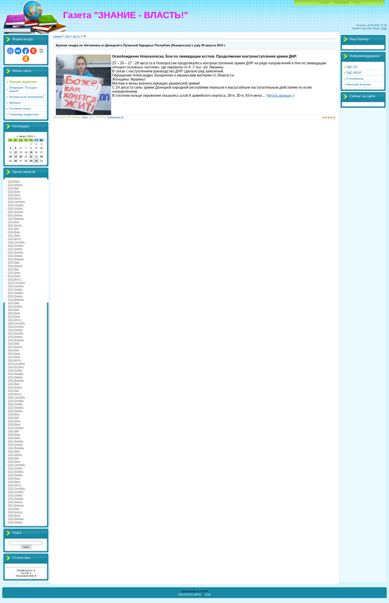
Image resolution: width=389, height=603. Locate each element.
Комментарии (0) (116, 117)
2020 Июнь (14, 434)
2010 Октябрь (16, 205)
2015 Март (14, 383)
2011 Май (13, 228)
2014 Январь (15, 336)
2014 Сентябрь (16, 363)
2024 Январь (15, 501)
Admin (85, 117)
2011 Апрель (15, 225)
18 (10, 156)
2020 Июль (14, 437)
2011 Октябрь (15, 245)
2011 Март (14, 221)
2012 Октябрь (16, 286)
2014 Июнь (14, 353)
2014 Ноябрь (15, 370)
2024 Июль (14, 515)
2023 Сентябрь (16, 488)
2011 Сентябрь (16, 242)
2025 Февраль (16, 518)
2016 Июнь (14, 420)
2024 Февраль (16, 505)
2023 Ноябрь (15, 495)
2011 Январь (15, 215)
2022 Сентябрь (16, 464)
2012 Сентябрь (16, 282)
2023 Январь (15, 474)
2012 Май (13, 269)
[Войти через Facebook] (25, 50)
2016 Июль (14, 424)
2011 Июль (14, 235)
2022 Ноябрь (15, 468)
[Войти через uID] (10, 50)
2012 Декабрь (15, 292)
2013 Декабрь (15, 333)
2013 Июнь (14, 313)
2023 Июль (14, 481)
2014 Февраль (16, 339)
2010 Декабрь (15, 211)
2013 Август (15, 319)
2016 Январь (15, 410)
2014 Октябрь (16, 366)
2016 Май (13, 417)
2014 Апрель (15, 346)
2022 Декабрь (15, 471)
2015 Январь (15, 377)
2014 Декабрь (15, 373)
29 (31, 160)
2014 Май (13, 350)
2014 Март (14, 343)
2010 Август (15, 198)
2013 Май (13, 309)
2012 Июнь (14, 272)
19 (15, 156)
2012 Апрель (15, 265)
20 (20, 156)
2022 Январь (15, 444)
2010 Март (14, 181)
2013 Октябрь (16, 326)
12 (15, 152)
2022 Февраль (16, 447)
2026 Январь (15, 522)
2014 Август (15, 360)
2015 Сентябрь (16, 397)
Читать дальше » (280, 95)
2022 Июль (14, 461)
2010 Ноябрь (15, 208)
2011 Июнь (14, 232)
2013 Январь (15, 296)
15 (31, 152)
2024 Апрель (15, 512)
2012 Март (14, 262)
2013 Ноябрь (15, 329)
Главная (324, 2)
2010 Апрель (15, 184)
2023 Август (15, 485)
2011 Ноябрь (15, 248)
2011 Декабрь (15, 252)
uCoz (208, 594)
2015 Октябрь (16, 400)
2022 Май (13, 458)
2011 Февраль (16, 218)
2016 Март (14, 414)
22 (31, 156)
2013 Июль (14, 316)
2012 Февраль (16, 259)
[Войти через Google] (41, 50)
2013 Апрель (15, 306)
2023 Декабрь (15, 498)
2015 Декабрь (15, 407)
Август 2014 (26, 136)
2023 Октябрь (16, 491)
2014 (67, 36)
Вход (356, 2)
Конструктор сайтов (189, 594)
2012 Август (15, 279)
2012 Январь (15, 255)
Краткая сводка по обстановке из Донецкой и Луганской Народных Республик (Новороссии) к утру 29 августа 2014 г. (141, 45)
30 (36, 160)
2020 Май (13, 431)
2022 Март (14, 451)
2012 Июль (14, 275)
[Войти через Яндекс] (33, 50)
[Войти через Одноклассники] (26, 58)
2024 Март (14, 508)
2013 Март (14, 302)
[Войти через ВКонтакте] (18, 50)
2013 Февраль (16, 299)
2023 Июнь (14, 478)
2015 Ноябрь (15, 404)
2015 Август (15, 393)
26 (15, 160)
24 (41, 156)
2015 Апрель (15, 387)
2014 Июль (14, 356)
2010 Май (13, 188)
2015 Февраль (16, 380)
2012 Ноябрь (15, 289)
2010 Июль (14, 194)
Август (77, 36)
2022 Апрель (15, 454)
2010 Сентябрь (16, 201)
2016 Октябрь (16, 427)
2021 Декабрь (15, 441)
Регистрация (341, 2)
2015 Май (13, 390)
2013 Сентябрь (16, 323)
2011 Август (14, 238)
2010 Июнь (14, 191)
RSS (384, 28)
